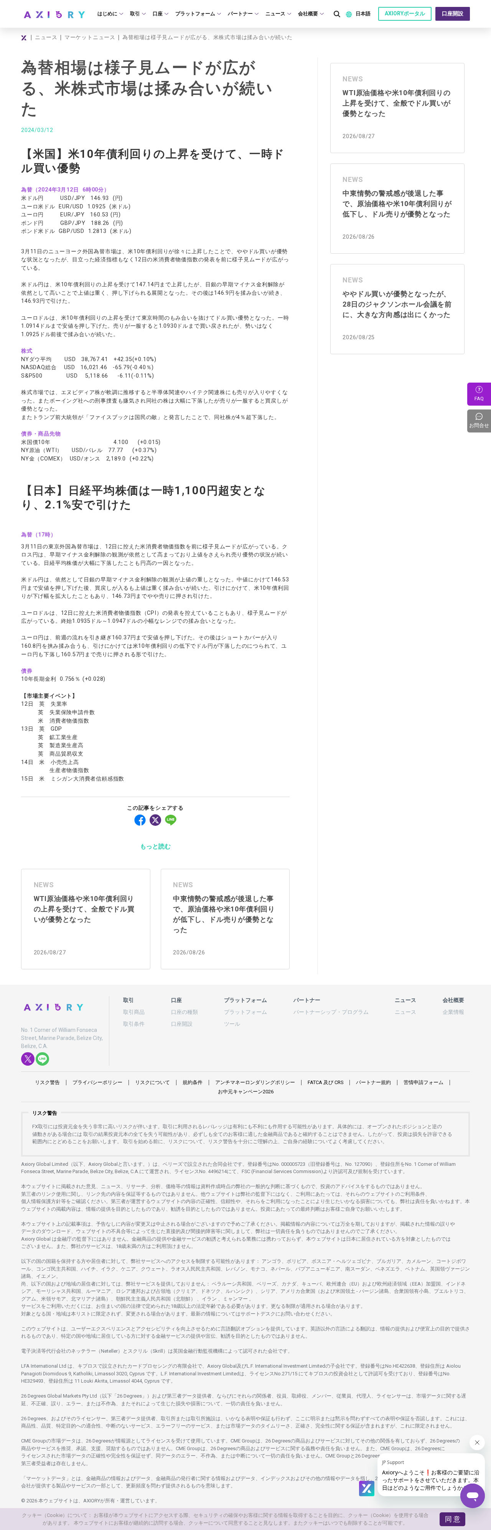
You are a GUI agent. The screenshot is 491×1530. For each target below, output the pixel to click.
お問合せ (480, 421)
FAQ (479, 398)
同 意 (452, 1519)
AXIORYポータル (405, 13)
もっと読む (155, 846)
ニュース (46, 37)
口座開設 (452, 13)
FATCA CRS (325, 1082)
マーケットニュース (89, 37)
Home (24, 37)
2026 (246, 1091)
